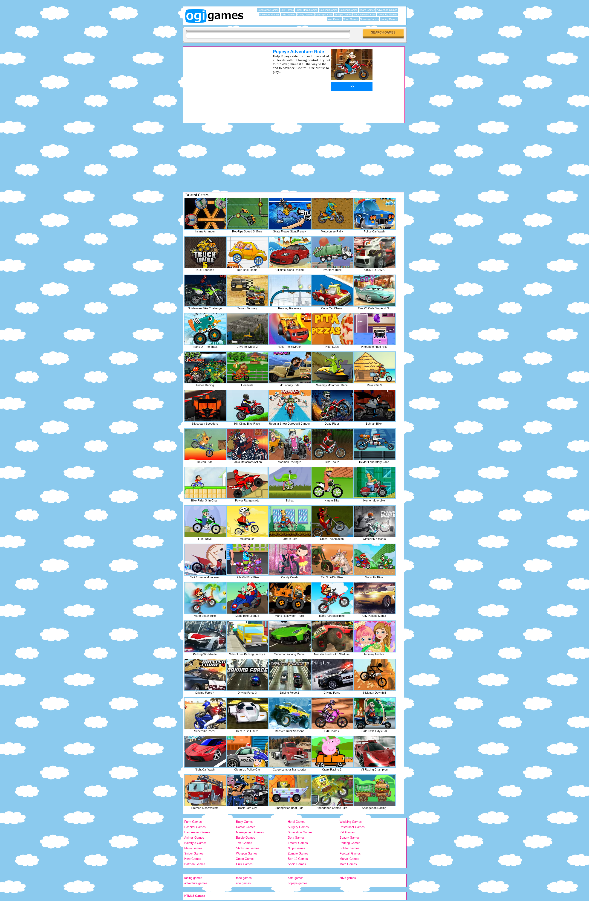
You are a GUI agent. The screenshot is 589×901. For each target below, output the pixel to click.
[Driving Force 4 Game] (205, 675)
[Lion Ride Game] (247, 367)
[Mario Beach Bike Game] (205, 598)
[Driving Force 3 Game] (247, 675)
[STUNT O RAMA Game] (374, 252)
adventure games (195, 883)
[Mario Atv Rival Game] (374, 560)
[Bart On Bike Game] (290, 521)
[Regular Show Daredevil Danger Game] (290, 406)
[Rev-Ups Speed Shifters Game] (247, 214)
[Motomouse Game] (247, 521)
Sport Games (350, 19)
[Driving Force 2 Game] (290, 675)
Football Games (350, 853)
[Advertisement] (222, 81)
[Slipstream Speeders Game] (205, 406)
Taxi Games (244, 843)
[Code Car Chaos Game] (332, 291)
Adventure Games (387, 10)
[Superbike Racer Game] (205, 713)
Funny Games (305, 14)
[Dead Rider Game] (332, 406)
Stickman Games (247, 848)
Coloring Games (348, 10)
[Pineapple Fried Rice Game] (374, 329)
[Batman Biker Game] (374, 406)
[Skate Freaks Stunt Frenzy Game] (290, 214)
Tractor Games (298, 843)
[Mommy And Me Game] (374, 636)
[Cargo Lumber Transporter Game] (290, 752)
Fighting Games (324, 14)
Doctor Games (245, 827)
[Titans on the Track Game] (205, 329)
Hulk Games (244, 864)
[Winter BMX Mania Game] (374, 521)
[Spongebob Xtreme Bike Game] (332, 790)
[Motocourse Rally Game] (332, 214)
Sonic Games (297, 864)
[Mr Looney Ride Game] (290, 367)
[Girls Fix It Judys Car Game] (374, 713)
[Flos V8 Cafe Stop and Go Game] (374, 291)
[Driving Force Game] (332, 675)
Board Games (367, 10)
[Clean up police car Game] (247, 752)
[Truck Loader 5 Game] (205, 252)
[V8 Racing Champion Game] (374, 752)
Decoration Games (268, 10)
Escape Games (343, 14)
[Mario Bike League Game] (247, 598)
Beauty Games (350, 837)
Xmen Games (245, 858)
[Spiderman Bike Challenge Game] (205, 291)
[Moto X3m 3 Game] (374, 367)
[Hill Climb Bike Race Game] (247, 406)
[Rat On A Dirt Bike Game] (332, 560)
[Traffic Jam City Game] (247, 790)
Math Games (348, 864)
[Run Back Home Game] (247, 252)
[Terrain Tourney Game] (247, 291)
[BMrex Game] (290, 483)
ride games (243, 883)
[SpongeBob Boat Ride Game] (290, 790)
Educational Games (365, 14)
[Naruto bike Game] (332, 483)
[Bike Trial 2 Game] (332, 444)
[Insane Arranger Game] (205, 214)
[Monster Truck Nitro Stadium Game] (332, 636)
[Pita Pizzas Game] (332, 329)
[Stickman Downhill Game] (374, 675)
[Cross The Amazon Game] (332, 521)
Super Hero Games (307, 10)
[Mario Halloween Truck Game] (290, 598)
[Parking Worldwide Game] (205, 636)
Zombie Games (298, 853)
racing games (193, 878)
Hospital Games (195, 827)
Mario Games (193, 848)
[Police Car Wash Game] (374, 214)
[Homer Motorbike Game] (374, 483)
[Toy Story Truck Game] (332, 252)
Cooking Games (328, 10)
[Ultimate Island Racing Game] (290, 252)
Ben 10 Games (298, 858)
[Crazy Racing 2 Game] (332, 752)
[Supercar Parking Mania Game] (290, 636)
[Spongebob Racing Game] (374, 790)
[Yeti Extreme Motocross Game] (205, 560)
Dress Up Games (387, 14)
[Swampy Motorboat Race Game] (332, 367)
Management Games (250, 832)
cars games (295, 878)
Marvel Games (349, 858)
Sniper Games (193, 853)
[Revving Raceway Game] (290, 291)
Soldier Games (349, 848)
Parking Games (350, 843)
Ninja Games (296, 848)
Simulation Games (300, 832)
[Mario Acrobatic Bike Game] (332, 598)
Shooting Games (369, 19)
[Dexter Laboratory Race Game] (374, 444)
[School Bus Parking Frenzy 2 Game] (247, 636)
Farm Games (193, 821)
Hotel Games (296, 821)
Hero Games (192, 858)
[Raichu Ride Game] (205, 444)
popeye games (297, 883)
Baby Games (245, 821)
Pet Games (347, 832)
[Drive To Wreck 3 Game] (247, 329)
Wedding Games (351, 821)
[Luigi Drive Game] (205, 521)
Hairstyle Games (195, 843)
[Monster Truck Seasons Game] (290, 713)
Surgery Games (298, 827)
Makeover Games (269, 14)
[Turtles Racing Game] (205, 367)
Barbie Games (245, 837)
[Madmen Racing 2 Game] (290, 444)
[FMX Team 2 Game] (332, 713)
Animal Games (194, 837)
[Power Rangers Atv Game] (247, 483)
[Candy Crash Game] (290, 560)
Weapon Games (246, 853)
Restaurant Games (352, 827)
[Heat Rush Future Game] (247, 713)
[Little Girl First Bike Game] (247, 560)
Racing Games (389, 19)
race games (244, 878)
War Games (334, 19)
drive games (348, 878)
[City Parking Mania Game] (374, 598)
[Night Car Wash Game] (205, 752)
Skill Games (287, 10)
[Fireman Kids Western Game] (205, 790)
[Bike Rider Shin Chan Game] (205, 483)
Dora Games (296, 837)
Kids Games (288, 14)
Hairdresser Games (197, 832)
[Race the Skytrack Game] (290, 329)
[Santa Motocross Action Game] (247, 444)
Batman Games (194, 864)
